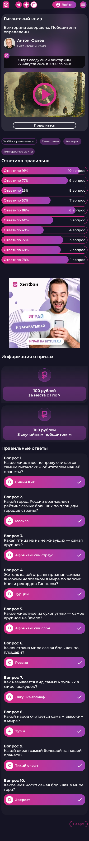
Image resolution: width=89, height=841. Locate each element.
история (73, 141)
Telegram (18, 4)
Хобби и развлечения (19, 141)
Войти (67, 5)
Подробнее (44, 62)
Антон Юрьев (30, 40)
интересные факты (19, 151)
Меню (83, 4)
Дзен (26, 4)
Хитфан (6, 4)
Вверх (78, 824)
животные (51, 141)
